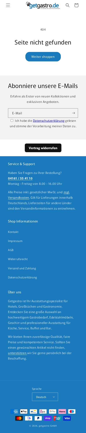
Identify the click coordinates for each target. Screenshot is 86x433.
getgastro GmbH (48, 425)
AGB (11, 250)
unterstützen (17, 353)
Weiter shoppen (43, 56)
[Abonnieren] (73, 113)
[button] (8, 5)
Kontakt (13, 232)
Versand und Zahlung (22, 268)
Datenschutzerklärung (49, 120)
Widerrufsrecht (18, 259)
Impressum (15, 241)
